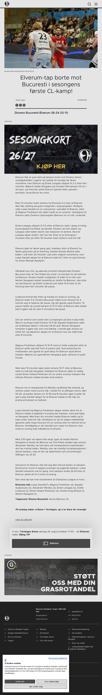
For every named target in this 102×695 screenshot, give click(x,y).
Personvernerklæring (57, 658)
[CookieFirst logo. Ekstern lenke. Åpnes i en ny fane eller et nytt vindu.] (6, 660)
